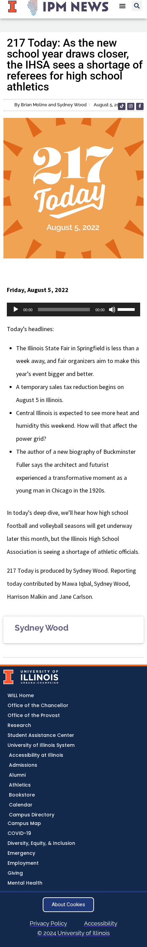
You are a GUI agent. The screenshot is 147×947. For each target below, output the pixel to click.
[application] (73, 309)
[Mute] (112, 309)
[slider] (127, 309)
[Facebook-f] (140, 106)
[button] (137, 6)
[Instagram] (131, 106)
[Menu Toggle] (122, 5)
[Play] (15, 309)
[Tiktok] (121, 106)
